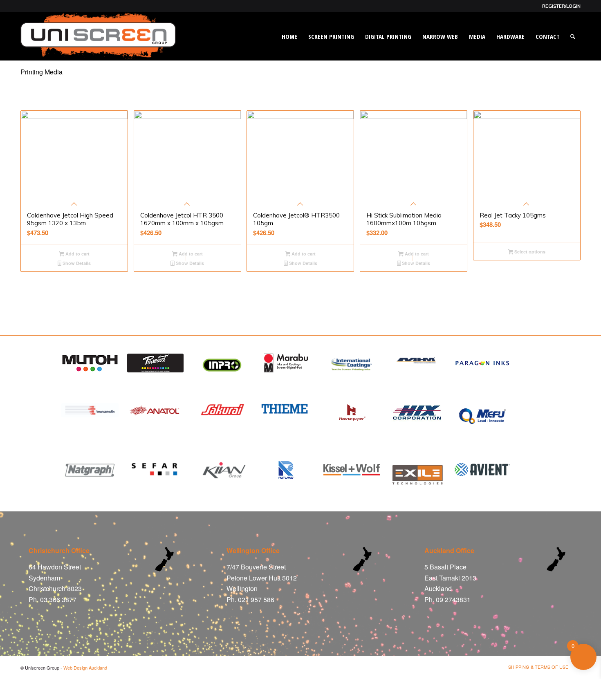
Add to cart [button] (77, 254)
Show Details (76, 263)
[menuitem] (559, 6)
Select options (529, 252)
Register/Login (561, 6)
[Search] (573, 36)
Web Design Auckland (85, 667)
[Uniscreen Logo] (98, 36)
